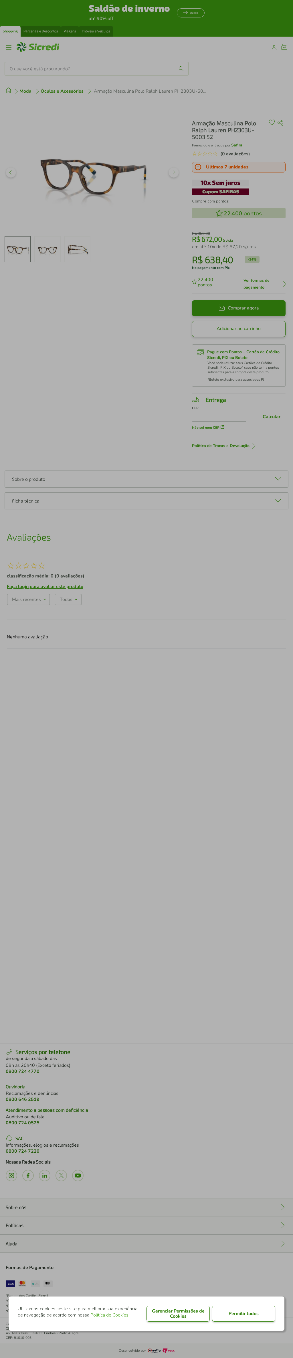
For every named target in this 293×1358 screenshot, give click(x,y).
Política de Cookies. (109, 1315)
